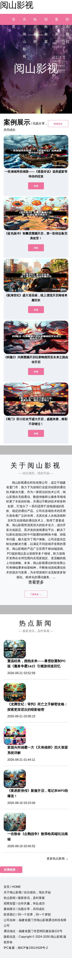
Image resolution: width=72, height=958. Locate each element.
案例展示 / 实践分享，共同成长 (24, 909)
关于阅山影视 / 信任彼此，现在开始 (27, 892)
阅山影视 (16, 5)
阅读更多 (58, 124)
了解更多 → (36, 594)
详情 (36, 186)
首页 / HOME (12, 886)
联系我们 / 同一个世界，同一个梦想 (27, 914)
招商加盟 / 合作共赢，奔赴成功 (24, 903)
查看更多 (36, 582)
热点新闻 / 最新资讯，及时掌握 (24, 897)
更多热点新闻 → (57, 858)
